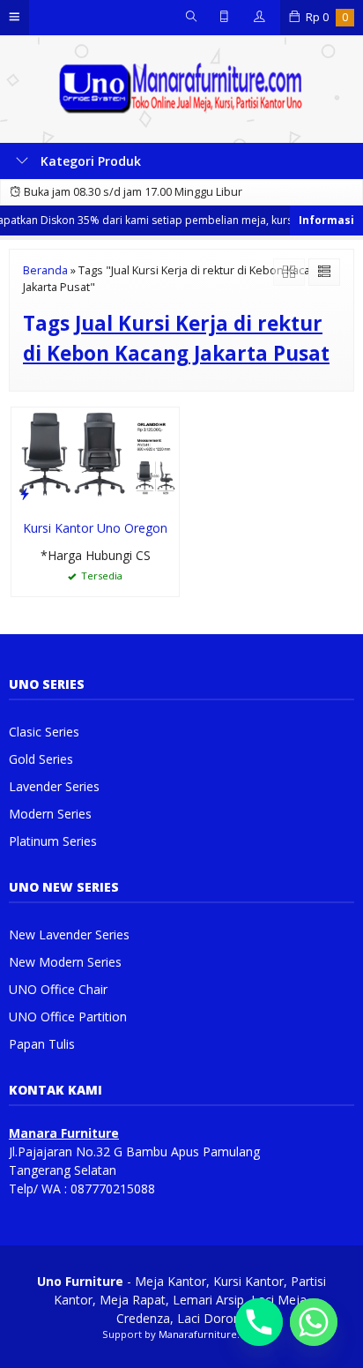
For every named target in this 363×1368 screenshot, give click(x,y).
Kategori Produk (89, 161)
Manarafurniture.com (210, 1334)
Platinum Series (53, 841)
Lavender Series (54, 786)
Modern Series (50, 813)
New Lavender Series (69, 934)
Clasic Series (44, 731)
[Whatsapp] (313, 1322)
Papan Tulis (42, 1043)
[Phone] (259, 1322)
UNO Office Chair (58, 989)
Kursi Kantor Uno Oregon (95, 528)
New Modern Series (65, 961)
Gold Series (41, 759)
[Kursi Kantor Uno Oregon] (95, 457)
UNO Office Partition (68, 1016)
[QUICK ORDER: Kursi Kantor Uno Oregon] (24, 493)
